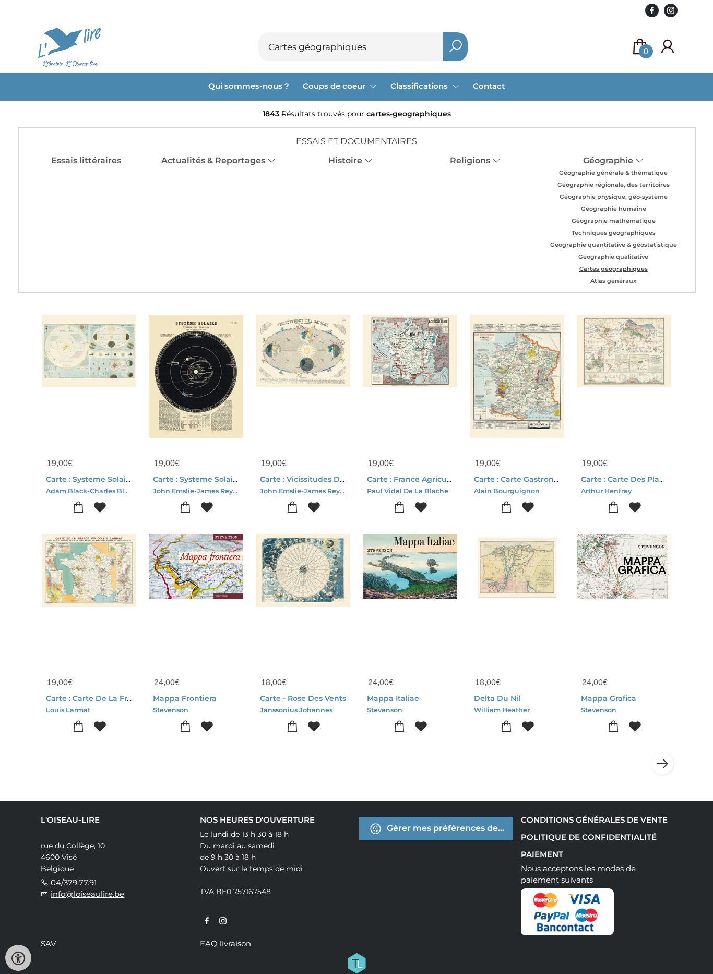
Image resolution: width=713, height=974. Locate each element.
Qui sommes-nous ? (248, 86)
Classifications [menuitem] (420, 86)
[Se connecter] (668, 47)
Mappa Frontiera (185, 698)
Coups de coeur (335, 86)
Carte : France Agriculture (416, 479)
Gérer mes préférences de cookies (449, 828)
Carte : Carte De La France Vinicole (112, 698)
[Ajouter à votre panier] (78, 507)
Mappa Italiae (393, 698)
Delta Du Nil (497, 698)
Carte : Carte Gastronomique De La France (555, 479)
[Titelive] (356, 962)
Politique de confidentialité (589, 837)
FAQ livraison (225, 943)
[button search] (455, 46)
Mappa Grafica (608, 698)
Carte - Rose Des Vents (303, 698)
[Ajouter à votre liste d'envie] (100, 507)
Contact (489, 86)
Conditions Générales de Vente (594, 820)
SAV (48, 943)
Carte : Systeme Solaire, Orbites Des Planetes (239, 479)
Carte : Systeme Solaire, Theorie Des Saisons (129, 479)
